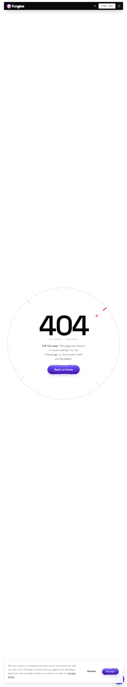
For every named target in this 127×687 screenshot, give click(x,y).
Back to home (63, 370)
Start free (107, 6)
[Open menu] (119, 6)
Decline (91, 671)
